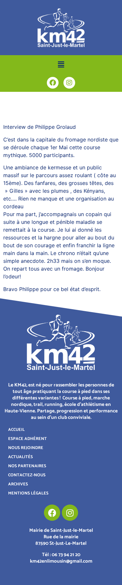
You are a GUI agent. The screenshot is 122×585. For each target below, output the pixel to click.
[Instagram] (69, 83)
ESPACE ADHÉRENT (27, 438)
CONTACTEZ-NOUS (27, 475)
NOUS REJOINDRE (25, 448)
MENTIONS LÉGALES (28, 493)
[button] (60, 64)
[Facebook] (53, 83)
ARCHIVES (18, 484)
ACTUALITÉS (20, 457)
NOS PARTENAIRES (27, 466)
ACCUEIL (16, 429)
